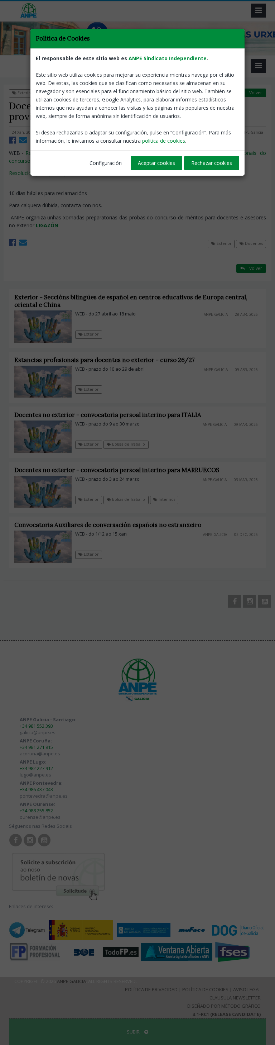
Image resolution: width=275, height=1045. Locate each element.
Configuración (106, 163)
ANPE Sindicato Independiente (168, 58)
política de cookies (163, 140)
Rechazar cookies (211, 163)
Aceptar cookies (156, 163)
